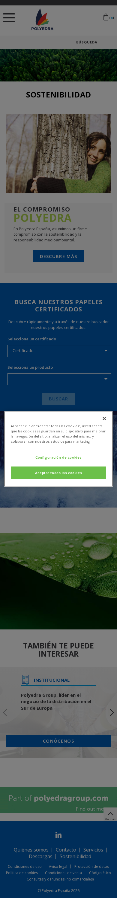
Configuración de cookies (58, 457)
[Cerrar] (104, 418)
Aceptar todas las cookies (58, 472)
